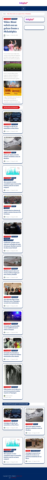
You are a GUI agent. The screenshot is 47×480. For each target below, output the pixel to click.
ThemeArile (13, 477)
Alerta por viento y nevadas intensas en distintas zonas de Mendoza (12, 156)
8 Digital (7, 35)
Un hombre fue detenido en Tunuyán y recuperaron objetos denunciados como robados (12, 354)
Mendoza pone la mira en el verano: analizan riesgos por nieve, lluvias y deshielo (11, 272)
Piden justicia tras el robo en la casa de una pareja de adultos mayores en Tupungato (12, 391)
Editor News (19, 476)
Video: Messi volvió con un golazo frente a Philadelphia (19, 13)
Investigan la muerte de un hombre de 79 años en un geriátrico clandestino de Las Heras (33, 455)
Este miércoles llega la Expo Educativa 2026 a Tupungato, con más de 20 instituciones (12, 301)
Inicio (4, 13)
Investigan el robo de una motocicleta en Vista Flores (11, 127)
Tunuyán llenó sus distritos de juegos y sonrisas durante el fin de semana (12, 212)
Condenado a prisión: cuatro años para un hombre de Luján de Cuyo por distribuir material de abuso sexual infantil (12, 245)
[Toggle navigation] (23, 8)
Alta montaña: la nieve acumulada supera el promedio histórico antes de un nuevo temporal (12, 184)
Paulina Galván (9, 395)
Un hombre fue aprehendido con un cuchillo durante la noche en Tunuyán (11, 328)
